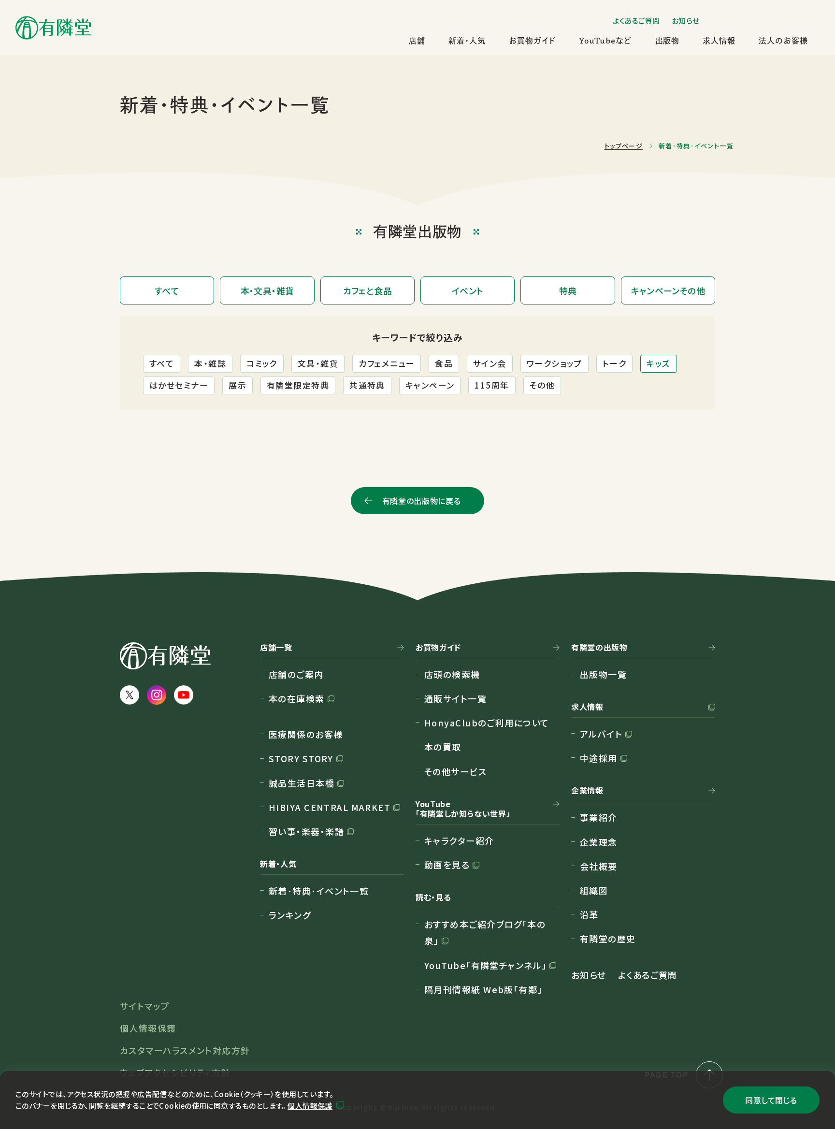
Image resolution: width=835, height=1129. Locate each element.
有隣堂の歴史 (608, 938)
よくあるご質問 (636, 20)
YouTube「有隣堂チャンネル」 (485, 965)
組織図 (594, 890)
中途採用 (599, 758)
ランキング (290, 915)
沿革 (589, 914)
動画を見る (447, 864)
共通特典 (367, 385)
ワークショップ (554, 363)
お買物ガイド (532, 40)
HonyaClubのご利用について (486, 722)
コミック (261, 363)
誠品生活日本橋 (301, 783)
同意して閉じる (771, 1100)
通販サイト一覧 (455, 698)
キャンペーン (430, 385)
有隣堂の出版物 (599, 647)
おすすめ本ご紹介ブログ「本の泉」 (485, 932)
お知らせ (686, 20)
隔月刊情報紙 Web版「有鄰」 (483, 989)
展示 (237, 385)
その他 (542, 385)
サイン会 (489, 363)
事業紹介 (599, 817)
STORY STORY (301, 758)
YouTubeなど (605, 40)
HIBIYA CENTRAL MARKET (329, 807)
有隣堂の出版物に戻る (421, 501)
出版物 (667, 40)
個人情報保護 (310, 1105)
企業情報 (587, 790)
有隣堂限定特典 (298, 385)
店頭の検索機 (452, 674)
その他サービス (455, 771)
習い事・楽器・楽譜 (306, 831)
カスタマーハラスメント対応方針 (185, 1050)
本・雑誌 (210, 363)
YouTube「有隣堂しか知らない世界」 (463, 809)
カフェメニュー (387, 363)
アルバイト (601, 733)
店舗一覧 (276, 647)
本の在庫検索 (297, 698)
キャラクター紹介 (459, 840)
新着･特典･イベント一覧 (319, 890)
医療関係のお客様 (306, 734)
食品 (444, 363)
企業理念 (599, 842)
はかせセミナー (178, 385)
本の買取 (442, 746)
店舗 (417, 40)
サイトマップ (145, 1005)
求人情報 (719, 40)
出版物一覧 (603, 674)
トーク (614, 363)
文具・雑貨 (318, 363)
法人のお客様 (783, 40)
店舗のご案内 (296, 674)
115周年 (492, 385)
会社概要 (599, 866)
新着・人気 (467, 40)
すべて (161, 363)
